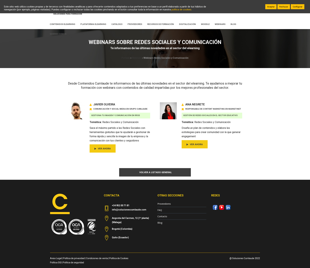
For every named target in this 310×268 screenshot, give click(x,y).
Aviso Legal (56, 258)
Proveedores (164, 203)
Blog (159, 222)
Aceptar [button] (271, 6)
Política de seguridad (73, 262)
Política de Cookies (118, 258)
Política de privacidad (74, 258)
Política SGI (55, 262)
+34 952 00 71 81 (120, 205)
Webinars (136, 58)
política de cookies (181, 9)
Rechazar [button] (283, 6)
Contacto (162, 216)
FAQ (159, 210)
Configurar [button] (297, 6)
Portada (126, 58)
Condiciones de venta (97, 258)
